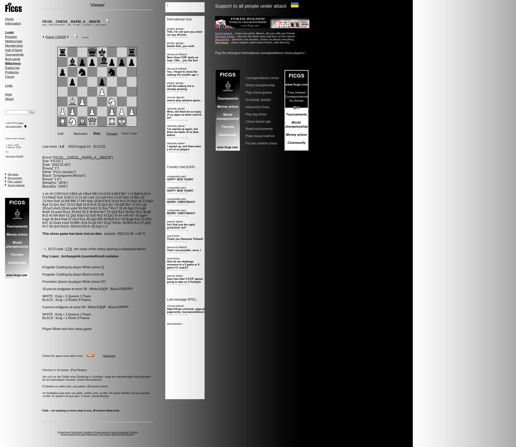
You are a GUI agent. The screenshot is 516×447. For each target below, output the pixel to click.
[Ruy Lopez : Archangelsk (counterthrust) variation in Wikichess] (44, 249)
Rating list (12, 68)
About (9, 99)
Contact (133, 432)
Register (11, 37)
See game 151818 (14, 156)
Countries (87, 432)
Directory (130, 434)
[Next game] (68, 37)
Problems (12, 72)
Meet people (118, 434)
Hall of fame (13, 50)
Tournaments (14, 54)
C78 (69, 249)
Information (13, 23)
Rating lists (77, 432)
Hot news (13, 174)
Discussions (15, 178)
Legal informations (119, 432)
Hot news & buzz (225, 36)
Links (9, 85)
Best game (12, 59)
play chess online (14, 126)
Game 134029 (56, 37)
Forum (9, 76)
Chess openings (101, 432)
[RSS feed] (90, 355)
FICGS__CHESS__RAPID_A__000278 (71, 21)
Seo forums (105, 434)
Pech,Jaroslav (63, 172)
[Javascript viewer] (75, 37)
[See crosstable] (108, 21)
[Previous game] (43, 37)
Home (9, 19)
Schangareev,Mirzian (68, 175)
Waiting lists (13, 41)
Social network (16, 185)
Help (8, 94)
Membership (14, 45)
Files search (15, 181)
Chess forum (64, 432)
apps (21, 123)
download (109, 355)
